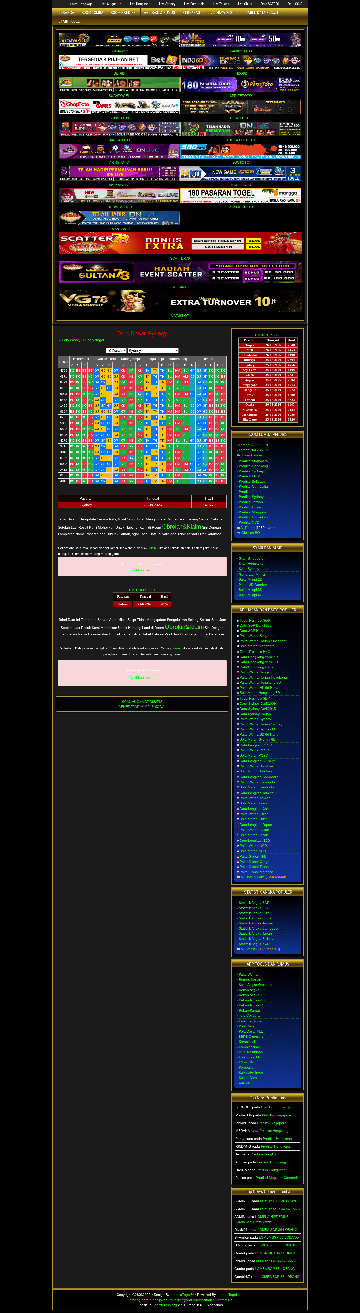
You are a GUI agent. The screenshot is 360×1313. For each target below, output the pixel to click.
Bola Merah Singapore (257, 646)
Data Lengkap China (256, 809)
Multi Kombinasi (251, 1052)
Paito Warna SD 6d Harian (260, 734)
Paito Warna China (254, 814)
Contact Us (223, 1300)
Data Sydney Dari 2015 (258, 709)
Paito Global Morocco (256, 872)
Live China (245, 4)
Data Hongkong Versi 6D (259, 662)
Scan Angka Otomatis (255, 985)
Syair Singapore (251, 558)
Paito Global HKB (253, 856)
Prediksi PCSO (250, 476)
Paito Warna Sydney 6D (258, 729)
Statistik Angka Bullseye (257, 939)
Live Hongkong (140, 4)
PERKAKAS (191, 12)
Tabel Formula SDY (255, 698)
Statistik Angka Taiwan (256, 923)
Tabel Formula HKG (255, 652)
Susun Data (248, 1078)
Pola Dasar (70, 340)
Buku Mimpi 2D (250, 579)
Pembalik (246, 1067)
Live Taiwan (221, 4)
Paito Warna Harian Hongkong (263, 677)
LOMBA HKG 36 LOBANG (280, 1201)
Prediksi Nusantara (253, 517)
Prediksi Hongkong (253, 466)
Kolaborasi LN (250, 1057)
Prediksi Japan (250, 492)
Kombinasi (247, 1042)
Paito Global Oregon (255, 862)
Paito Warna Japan (254, 830)
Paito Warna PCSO (254, 750)
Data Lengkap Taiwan (256, 793)
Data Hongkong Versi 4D (259, 657)
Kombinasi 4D (249, 1047)
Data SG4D (295, 4)
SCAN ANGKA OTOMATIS (142, 701)
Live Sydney (167, 4)
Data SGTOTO (270, 4)
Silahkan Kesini (142, 570)
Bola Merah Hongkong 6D (260, 693)
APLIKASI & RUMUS (159, 12)
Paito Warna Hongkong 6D (260, 682)
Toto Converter (250, 1015)
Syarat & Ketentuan (197, 1300)
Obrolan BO (250, 533)
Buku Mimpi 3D (250, 590)
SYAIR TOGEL (69, 21)
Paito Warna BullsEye (256, 766)
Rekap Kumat (249, 1010)
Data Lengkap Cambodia (259, 777)
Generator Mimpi (252, 574)
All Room (247, 528)
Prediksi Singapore (253, 461)
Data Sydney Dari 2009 (258, 703)
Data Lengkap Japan (256, 825)
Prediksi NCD (249, 522)
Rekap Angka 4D (252, 1000)
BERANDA (66, 12)
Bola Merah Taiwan (254, 803)
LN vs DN (246, 1062)
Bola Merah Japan (254, 835)
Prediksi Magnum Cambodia (278, 1178)
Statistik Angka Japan (255, 933)
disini (152, 548)
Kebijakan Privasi (165, 1300)
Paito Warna (248, 974)
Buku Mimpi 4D (250, 595)
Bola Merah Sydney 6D (258, 739)
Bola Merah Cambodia (257, 787)
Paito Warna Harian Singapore (263, 641)
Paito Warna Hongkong (258, 672)
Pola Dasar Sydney (142, 333)
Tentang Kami (138, 1300)
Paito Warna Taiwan (255, 798)
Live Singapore (111, 4)
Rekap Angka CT (252, 1005)
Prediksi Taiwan (251, 502)
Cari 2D (245, 1083)
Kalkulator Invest (251, 1072)
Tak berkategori (93, 340)
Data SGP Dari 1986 (255, 625)
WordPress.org (165, 1305)
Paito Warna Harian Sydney (261, 724)
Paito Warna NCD (253, 846)
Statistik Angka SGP (254, 903)
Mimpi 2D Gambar (253, 585)
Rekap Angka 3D (252, 995)
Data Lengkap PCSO (256, 745)
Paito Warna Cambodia (258, 782)
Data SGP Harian (253, 631)
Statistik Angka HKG (254, 908)
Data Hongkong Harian (257, 667)
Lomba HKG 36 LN (253, 450)
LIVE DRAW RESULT (222, 12)
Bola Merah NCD (253, 851)
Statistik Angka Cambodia (258, 928)
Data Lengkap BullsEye (258, 761)
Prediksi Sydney (251, 471)
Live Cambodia (194, 4)
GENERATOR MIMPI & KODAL (142, 707)
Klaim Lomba (251, 455)
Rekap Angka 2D (252, 990)
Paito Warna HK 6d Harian (260, 688)
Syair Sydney (249, 569)
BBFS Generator (251, 1036)
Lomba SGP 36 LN (253, 445)
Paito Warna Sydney (255, 719)
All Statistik (249, 949)
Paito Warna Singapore (258, 636)
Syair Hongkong (251, 563)
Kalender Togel (250, 1021)
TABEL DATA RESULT (262, 12)
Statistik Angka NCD (254, 944)
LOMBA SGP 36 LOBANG (280, 1209)
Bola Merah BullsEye (256, 771)
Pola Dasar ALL (251, 1031)
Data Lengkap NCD (255, 840)
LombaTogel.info (230, 1295)
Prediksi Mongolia (252, 512)
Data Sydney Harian (255, 714)
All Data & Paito (253, 877)
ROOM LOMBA (92, 12)
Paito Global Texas (254, 867)
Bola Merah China (254, 819)
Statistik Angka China (255, 918)
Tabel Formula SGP (255, 620)
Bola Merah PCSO (254, 755)
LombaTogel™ (182, 1295)
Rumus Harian (250, 979)
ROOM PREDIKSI (124, 12)
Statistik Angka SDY (254, 913)
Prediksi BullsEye (252, 481)
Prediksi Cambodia (253, 486)
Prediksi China (250, 507)
